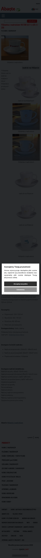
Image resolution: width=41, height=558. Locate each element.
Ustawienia (20, 290)
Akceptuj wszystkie (21, 284)
